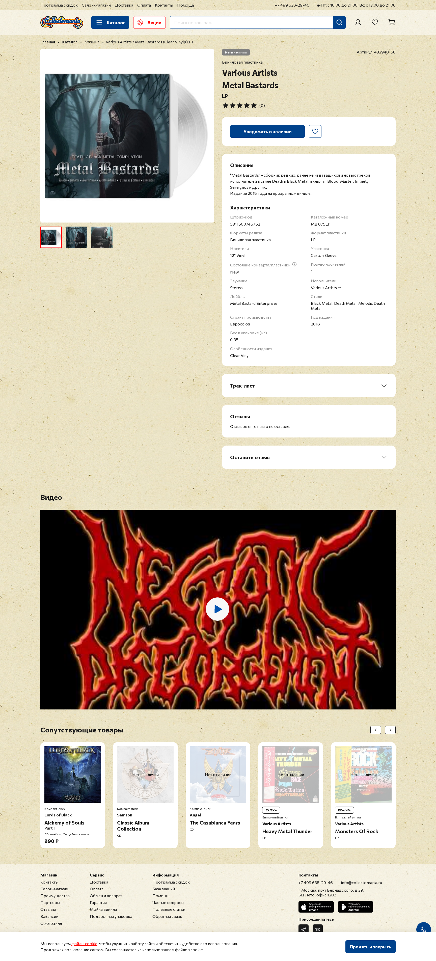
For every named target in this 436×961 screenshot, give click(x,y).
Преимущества (55, 895)
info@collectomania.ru (361, 882)
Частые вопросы (168, 902)
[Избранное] (375, 22)
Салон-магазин (96, 5)
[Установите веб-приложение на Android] (355, 907)
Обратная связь (167, 916)
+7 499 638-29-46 (292, 5)
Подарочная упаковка (111, 916)
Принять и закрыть (370, 946)
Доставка (124, 5)
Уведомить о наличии (267, 131)
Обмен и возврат (106, 895)
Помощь (185, 5)
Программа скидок (59, 5)
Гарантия (98, 902)
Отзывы (48, 909)
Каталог (116, 22)
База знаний (163, 888)
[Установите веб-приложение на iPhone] (316, 907)
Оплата (144, 5)
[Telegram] (303, 929)
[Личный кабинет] (358, 22)
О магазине (51, 923)
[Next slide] (206, 136)
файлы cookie (84, 943)
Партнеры (50, 902)
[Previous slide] (48, 136)
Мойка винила (103, 909)
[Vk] (318, 929)
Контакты (164, 5)
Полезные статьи (168, 909)
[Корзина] (392, 22)
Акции (154, 22)
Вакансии (49, 916)
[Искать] (339, 22)
